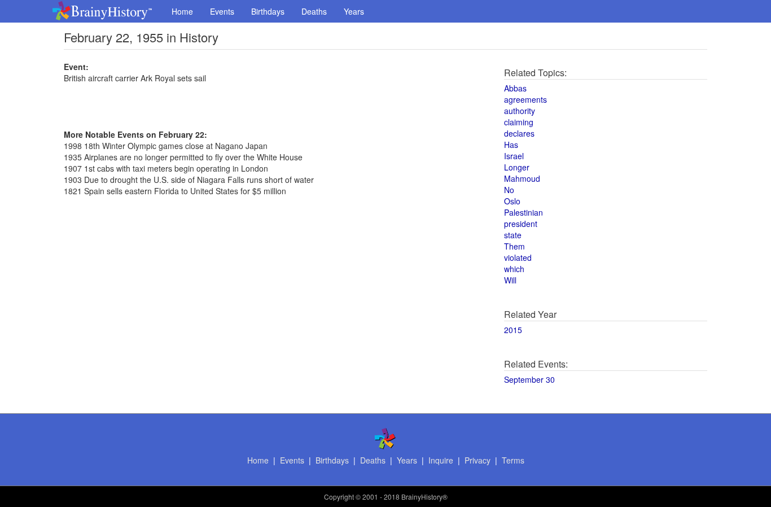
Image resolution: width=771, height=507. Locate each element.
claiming (518, 122)
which (514, 268)
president (520, 223)
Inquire (440, 460)
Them (514, 246)
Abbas (515, 88)
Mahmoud (522, 178)
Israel (514, 155)
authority (519, 110)
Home (182, 11)
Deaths (314, 11)
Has (511, 144)
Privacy (477, 460)
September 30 (529, 379)
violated (518, 257)
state (513, 235)
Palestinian (523, 212)
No (509, 189)
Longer (516, 167)
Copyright (339, 496)
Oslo (512, 201)
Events (222, 11)
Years (354, 11)
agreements (525, 99)
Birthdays (267, 11)
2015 (513, 329)
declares (519, 133)
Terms (513, 460)
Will (510, 280)
